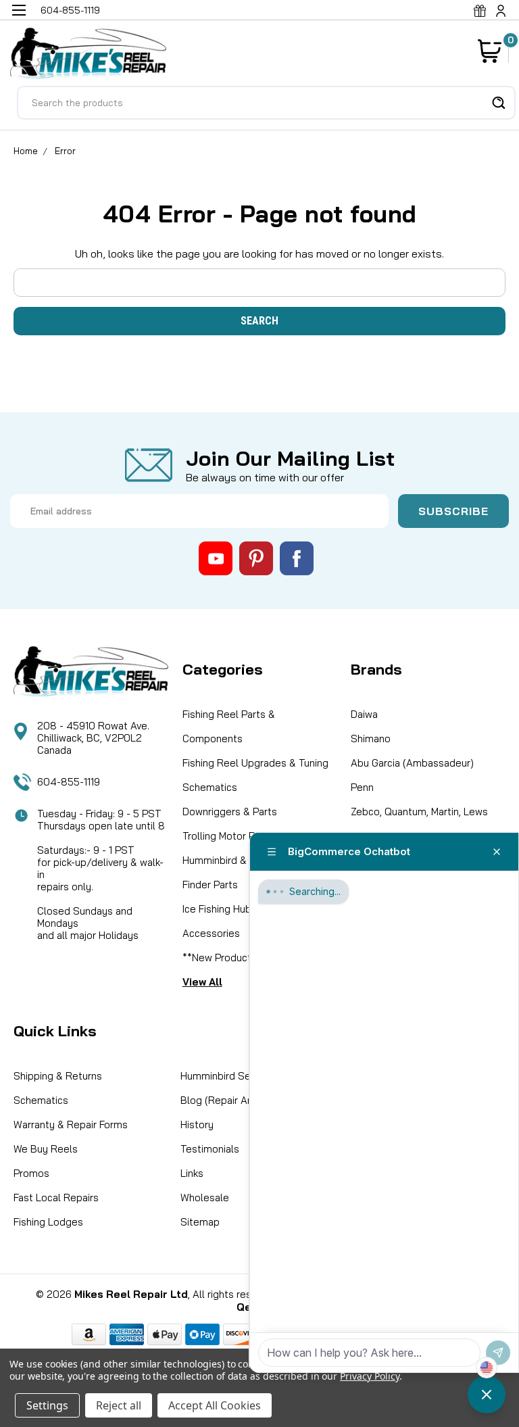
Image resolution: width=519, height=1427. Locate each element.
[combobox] (266, 103)
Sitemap (200, 1221)
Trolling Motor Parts (227, 835)
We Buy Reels (46, 1148)
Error (65, 151)
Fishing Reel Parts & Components (228, 726)
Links (191, 1173)
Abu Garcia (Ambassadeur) (412, 762)
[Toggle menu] (18, 18)
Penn (362, 787)
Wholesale (204, 1197)
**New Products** (224, 957)
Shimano (371, 738)
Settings (47, 1405)
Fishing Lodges (48, 1221)
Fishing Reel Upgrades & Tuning (255, 762)
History (197, 1124)
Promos (31, 1173)
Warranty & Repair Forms (71, 1124)
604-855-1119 (68, 781)
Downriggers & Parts (229, 811)
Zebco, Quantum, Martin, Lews (419, 811)
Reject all (118, 1405)
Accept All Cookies (214, 1405)
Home (26, 151)
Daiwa (364, 714)
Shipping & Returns (58, 1075)
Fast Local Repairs (56, 1197)
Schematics (209, 787)
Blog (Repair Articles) (230, 1100)
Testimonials (209, 1148)
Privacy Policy (369, 1376)
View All (202, 981)
